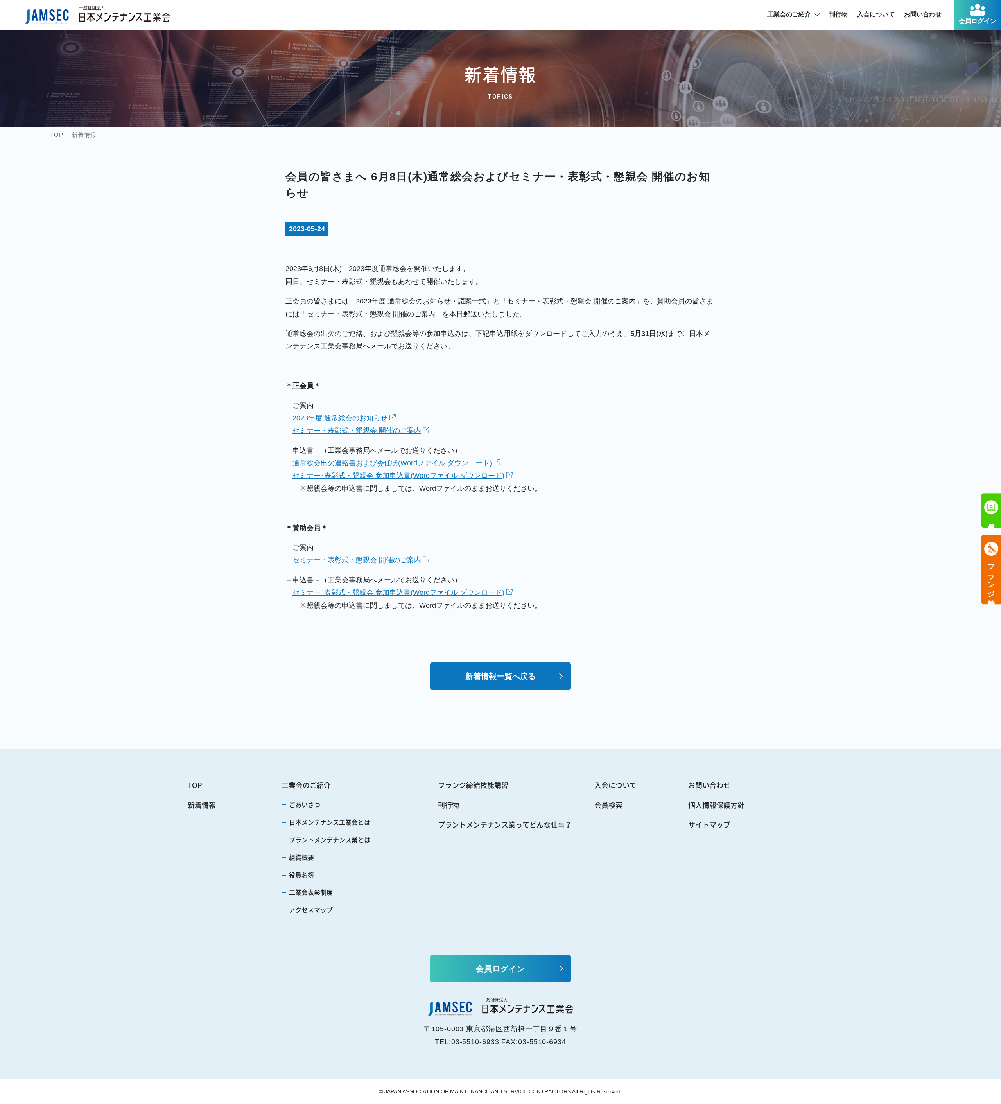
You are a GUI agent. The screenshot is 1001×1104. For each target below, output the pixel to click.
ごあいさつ (304, 804)
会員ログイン (977, 21)
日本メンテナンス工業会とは (329, 822)
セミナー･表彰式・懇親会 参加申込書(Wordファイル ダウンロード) (398, 475)
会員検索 (608, 805)
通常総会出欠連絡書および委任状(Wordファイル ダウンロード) (392, 463)
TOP (195, 785)
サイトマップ (709, 824)
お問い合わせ (923, 14)
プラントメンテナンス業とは (329, 839)
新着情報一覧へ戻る (500, 676)
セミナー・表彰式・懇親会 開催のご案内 (356, 430)
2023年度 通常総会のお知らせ (339, 418)
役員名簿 (301, 875)
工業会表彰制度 (311, 892)
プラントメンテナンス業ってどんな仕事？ (505, 824)
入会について (876, 14)
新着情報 (202, 805)
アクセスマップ (311, 909)
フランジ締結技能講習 (473, 785)
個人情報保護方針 (716, 805)
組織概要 (301, 857)
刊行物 (838, 14)
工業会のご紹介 (789, 14)
